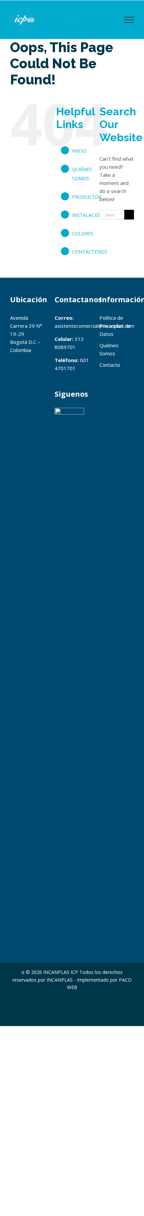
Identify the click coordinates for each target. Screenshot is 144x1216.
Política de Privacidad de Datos (115, 325)
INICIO (79, 151)
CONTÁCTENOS (89, 251)
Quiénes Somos (109, 349)
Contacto (109, 364)
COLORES (82, 233)
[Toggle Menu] (129, 20)
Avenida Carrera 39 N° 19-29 (26, 325)
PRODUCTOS (86, 197)
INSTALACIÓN (87, 215)
